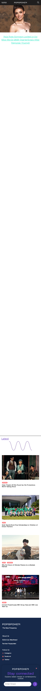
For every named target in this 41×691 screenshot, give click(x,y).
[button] (38, 2)
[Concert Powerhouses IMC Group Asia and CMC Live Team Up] (20, 587)
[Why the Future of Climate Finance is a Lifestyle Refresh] (20, 547)
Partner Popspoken (9, 643)
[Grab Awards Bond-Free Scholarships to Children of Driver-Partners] (20, 507)
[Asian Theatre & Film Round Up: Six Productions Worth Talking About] (20, 467)
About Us (5, 636)
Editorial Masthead (9, 640)
